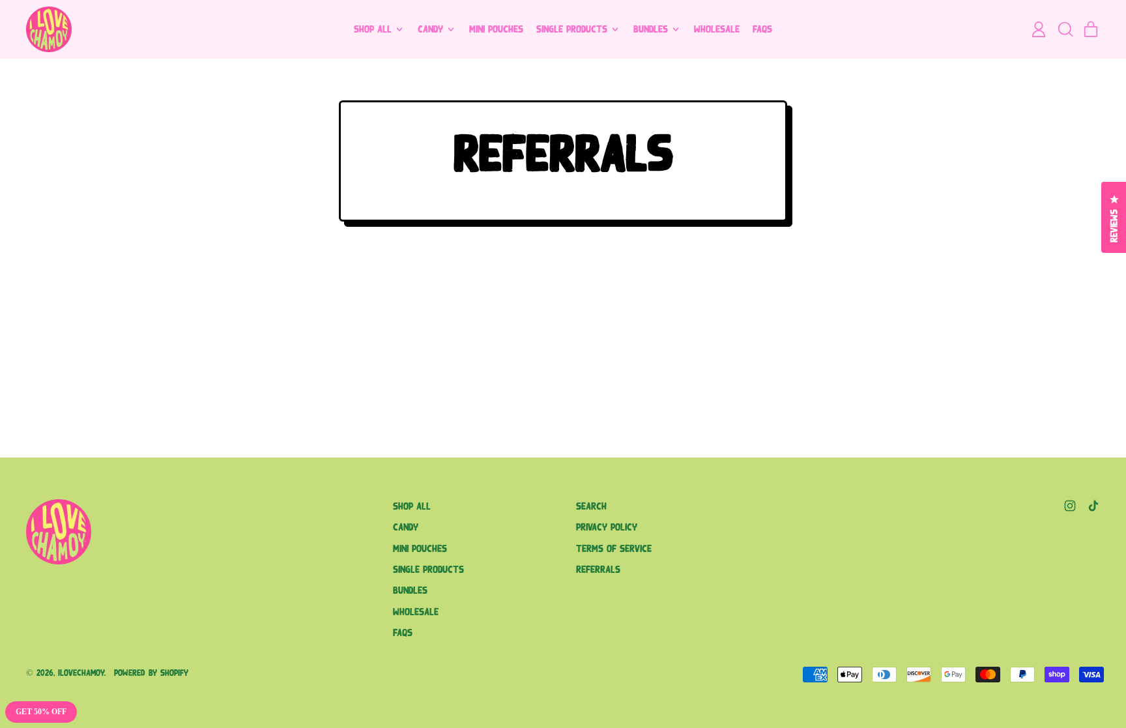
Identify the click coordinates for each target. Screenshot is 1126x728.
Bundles (410, 590)
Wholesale (717, 29)
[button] (1065, 29)
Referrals (598, 569)
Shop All (412, 506)
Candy (405, 526)
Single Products (428, 569)
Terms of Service (614, 548)
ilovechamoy (81, 673)
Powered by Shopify (151, 673)
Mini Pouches (496, 29)
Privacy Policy (606, 526)
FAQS (762, 29)
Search (591, 506)
